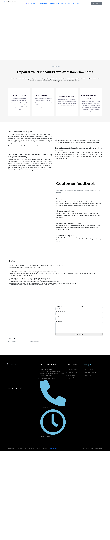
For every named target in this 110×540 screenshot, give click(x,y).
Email (81, 306)
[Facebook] (12, 388)
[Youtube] (16, 388)
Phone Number (60, 311)
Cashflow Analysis (54, 3)
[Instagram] (8, 388)
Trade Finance (43, 3)
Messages (58, 321)
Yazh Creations (53, 448)
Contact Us (71, 3)
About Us (33, 3)
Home (27, 3)
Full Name (58, 306)
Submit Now (79, 334)
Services (63, 3)
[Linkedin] (20, 388)
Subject (57, 316)
